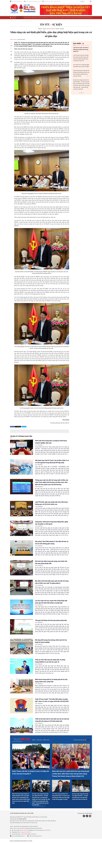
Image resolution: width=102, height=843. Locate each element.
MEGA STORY (46, 739)
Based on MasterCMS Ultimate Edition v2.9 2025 (21, 840)
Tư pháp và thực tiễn (53, 17)
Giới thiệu (14, 17)
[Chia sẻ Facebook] (11, 55)
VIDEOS (34, 739)
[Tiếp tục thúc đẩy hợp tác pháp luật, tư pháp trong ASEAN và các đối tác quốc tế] (21, 666)
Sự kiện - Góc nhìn (60, 28)
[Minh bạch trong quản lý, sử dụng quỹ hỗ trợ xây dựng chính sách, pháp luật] (21, 686)
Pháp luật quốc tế (61, 17)
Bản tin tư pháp (50, 28)
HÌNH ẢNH (39, 739)
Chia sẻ (12, 426)
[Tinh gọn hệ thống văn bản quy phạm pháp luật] (21, 627)
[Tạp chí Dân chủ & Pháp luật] (23, 8)
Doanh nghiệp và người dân (80, 17)
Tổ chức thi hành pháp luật (43, 17)
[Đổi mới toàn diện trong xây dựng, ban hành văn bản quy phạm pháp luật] (21, 567)
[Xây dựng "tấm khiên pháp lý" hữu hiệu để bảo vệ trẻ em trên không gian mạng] (21, 548)
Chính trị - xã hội (42, 28)
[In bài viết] (11, 61)
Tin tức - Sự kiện (19, 17)
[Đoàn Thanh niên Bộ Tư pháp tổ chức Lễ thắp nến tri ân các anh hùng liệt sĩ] (31, 756)
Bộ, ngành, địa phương (70, 17)
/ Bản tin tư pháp (28, 21)
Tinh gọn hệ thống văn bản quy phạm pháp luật (51, 620)
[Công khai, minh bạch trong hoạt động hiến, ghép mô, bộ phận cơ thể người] (21, 528)
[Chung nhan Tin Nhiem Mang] (85, 813)
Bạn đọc (88, 17)
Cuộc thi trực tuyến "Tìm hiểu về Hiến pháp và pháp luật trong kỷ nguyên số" (80, 49)
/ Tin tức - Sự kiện (20, 21)
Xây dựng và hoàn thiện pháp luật (30, 17)
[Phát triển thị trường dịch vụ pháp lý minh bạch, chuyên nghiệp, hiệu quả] (21, 447)
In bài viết (24, 426)
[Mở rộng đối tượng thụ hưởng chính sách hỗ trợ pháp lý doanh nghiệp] (21, 646)
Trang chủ (13, 21)
